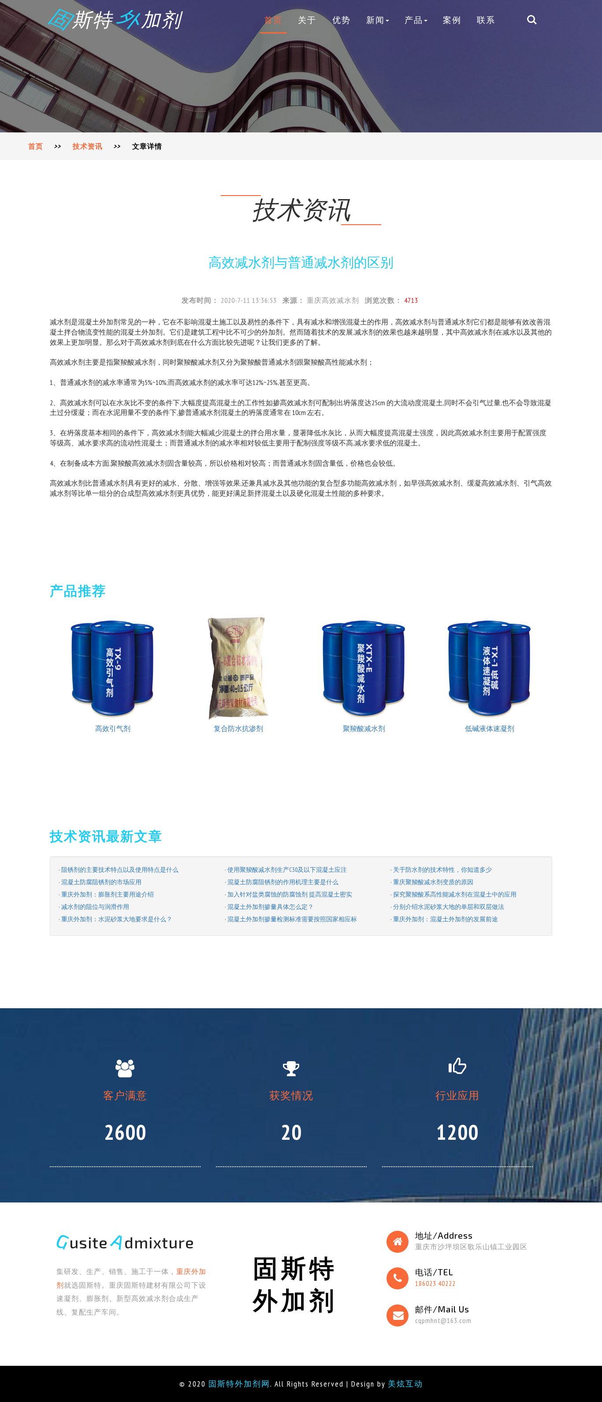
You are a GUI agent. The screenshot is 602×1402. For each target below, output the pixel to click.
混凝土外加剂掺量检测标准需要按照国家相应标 (292, 919)
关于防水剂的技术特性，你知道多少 (442, 870)
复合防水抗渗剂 (238, 728)
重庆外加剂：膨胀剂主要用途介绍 (107, 894)
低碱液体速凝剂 (489, 728)
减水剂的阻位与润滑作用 (95, 907)
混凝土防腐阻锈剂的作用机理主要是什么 (282, 882)
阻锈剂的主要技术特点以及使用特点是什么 (119, 870)
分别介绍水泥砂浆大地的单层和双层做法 (448, 907)
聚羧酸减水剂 (364, 728)
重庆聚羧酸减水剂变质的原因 (433, 882)
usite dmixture (125, 1241)
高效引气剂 (112, 728)
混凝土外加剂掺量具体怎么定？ (270, 907)
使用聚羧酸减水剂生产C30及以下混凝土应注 (287, 870)
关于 (307, 19)
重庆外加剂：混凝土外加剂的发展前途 (445, 919)
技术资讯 (88, 146)
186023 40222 (435, 1283)
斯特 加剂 (116, 19)
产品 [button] (414, 19)
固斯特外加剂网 (239, 1384)
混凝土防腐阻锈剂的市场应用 (101, 882)
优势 (341, 19)
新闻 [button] (375, 19)
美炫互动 (405, 1384)
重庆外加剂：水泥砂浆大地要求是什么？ (116, 919)
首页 (273, 19)
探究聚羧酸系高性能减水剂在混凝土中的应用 (455, 894)
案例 (452, 19)
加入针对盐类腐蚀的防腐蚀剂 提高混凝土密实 (289, 894)
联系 (486, 19)
